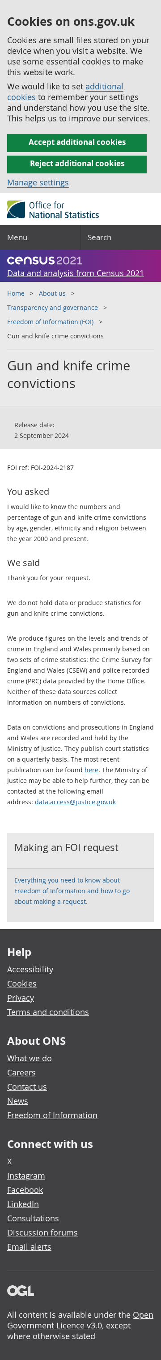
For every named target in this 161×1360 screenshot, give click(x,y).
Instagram (26, 1175)
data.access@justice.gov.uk (75, 802)
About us (52, 293)
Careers (21, 1072)
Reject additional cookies (77, 163)
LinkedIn (23, 1204)
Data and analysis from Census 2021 (75, 273)
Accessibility (30, 969)
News (17, 1100)
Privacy (20, 997)
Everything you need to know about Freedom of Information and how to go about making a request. (72, 891)
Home (16, 293)
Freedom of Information (52, 1115)
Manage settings (38, 182)
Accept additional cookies (77, 142)
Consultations (33, 1218)
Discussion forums (42, 1232)
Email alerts (29, 1246)
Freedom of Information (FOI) (50, 321)
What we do (29, 1058)
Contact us (27, 1086)
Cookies (22, 983)
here (91, 770)
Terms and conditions (48, 1012)
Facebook (25, 1189)
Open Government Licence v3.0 (80, 1320)
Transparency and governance (52, 307)
